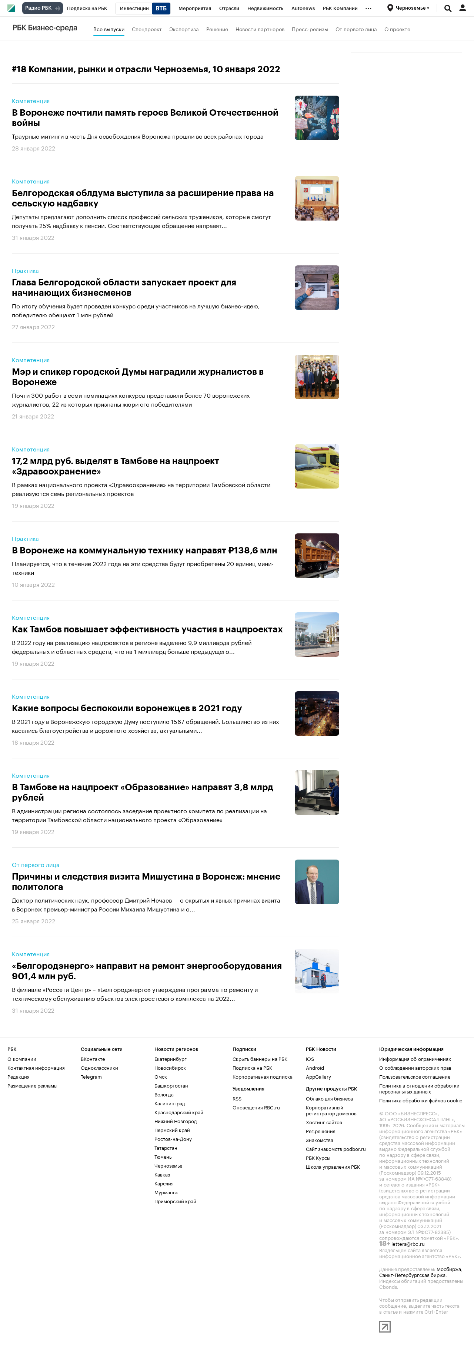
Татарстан (165, 1147)
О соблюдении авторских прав (415, 1067)
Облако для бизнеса (329, 1098)
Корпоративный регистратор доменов (331, 1109)
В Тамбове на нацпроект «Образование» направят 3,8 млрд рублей (142, 792)
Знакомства (319, 1139)
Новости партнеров (260, 28)
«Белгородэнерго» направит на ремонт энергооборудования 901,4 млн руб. (147, 971)
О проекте (397, 28)
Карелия (164, 1183)
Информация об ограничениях (415, 1058)
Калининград (169, 1102)
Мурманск (166, 1191)
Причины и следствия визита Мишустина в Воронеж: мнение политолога (146, 881)
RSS (237, 1098)
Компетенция (31, 100)
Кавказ (162, 1174)
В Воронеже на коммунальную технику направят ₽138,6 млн (144, 550)
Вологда (164, 1094)
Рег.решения (321, 1130)
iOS (310, 1058)
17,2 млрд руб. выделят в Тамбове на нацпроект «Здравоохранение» (115, 466)
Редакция (18, 1076)
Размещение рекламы (32, 1085)
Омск (160, 1076)
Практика (25, 269)
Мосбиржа (449, 1268)
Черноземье (168, 1165)
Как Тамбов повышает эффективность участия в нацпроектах (147, 629)
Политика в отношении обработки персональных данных (419, 1088)
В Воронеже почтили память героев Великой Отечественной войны (145, 118)
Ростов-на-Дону (173, 1138)
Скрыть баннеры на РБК (260, 1058)
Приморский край (175, 1200)
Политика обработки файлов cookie (421, 1099)
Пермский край (172, 1129)
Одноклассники (99, 1067)
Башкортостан (171, 1085)
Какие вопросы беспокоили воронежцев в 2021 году (127, 708)
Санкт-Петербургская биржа (412, 1274)
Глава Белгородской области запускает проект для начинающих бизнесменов (124, 287)
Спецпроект (147, 28)
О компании (21, 1058)
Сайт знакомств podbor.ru (336, 1148)
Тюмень (162, 1156)
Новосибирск (170, 1067)
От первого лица (356, 28)
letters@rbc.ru (408, 1243)
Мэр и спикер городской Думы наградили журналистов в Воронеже (138, 377)
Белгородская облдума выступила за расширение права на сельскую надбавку (143, 198)
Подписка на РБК (252, 1067)
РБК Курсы (318, 1157)
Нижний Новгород (175, 1120)
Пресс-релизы (310, 28)
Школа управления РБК (333, 1166)
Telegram (91, 1076)
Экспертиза (184, 28)
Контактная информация (36, 1067)
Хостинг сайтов (324, 1121)
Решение (217, 28)
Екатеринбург (170, 1058)
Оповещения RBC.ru (256, 1107)
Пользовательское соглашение (414, 1076)
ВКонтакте (93, 1058)
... (368, 7)
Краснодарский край (178, 1111)
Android (315, 1067)
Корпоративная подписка (263, 1076)
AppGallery (318, 1076)
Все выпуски (108, 28)
